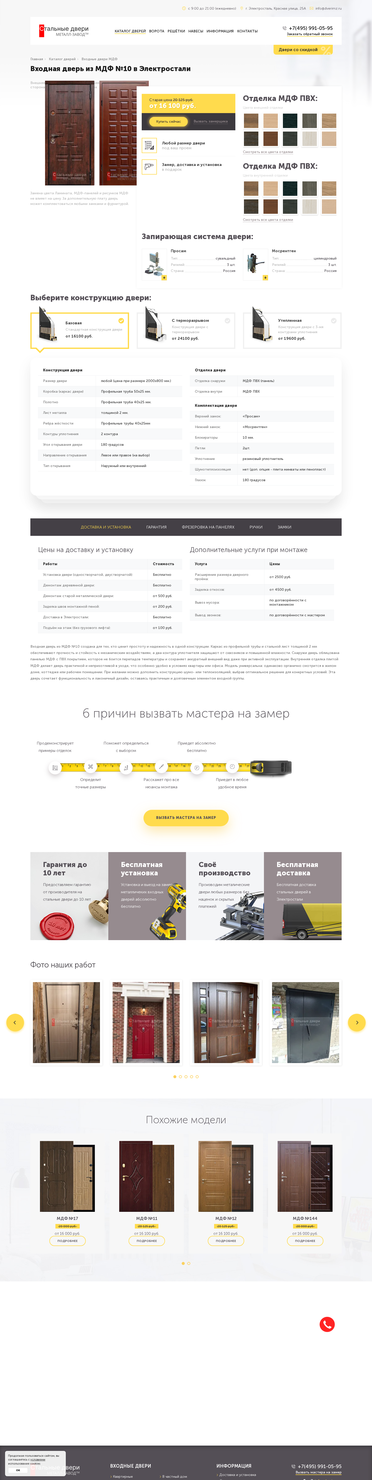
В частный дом (174, 1476)
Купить (168, 121)
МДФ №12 (226, 1218)
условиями (37, 1459)
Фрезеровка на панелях (208, 527)
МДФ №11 (146, 1218)
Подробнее (67, 1241)
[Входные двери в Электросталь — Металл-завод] (73, 31)
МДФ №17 (67, 1218)
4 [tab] (191, 1076)
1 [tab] (174, 1076)
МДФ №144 (305, 1218)
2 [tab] (180, 1076)
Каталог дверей (130, 31)
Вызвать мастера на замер (186, 818)
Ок (18, 1470)
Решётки (176, 31)
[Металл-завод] (66, 1469)
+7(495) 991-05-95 (311, 28)
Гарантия (156, 527)
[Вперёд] (337, 130)
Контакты (247, 31)
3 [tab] (186, 1076)
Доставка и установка (106, 527)
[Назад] (242, 130)
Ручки (256, 527)
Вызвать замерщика (211, 121)
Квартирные (123, 1476)
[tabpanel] (66, 1022)
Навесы (195, 31)
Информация (220, 31)
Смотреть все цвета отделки (268, 152)
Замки (285, 527)
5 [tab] (197, 1076)
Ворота (156, 31)
